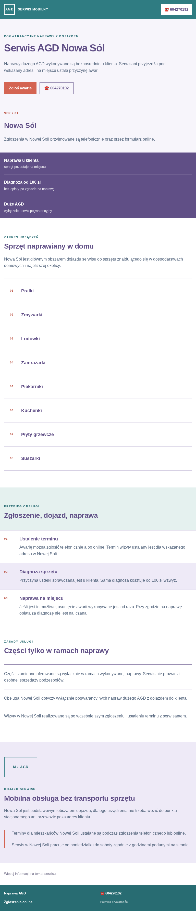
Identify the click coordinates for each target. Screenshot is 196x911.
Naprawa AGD (15, 893)
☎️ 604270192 (176, 9)
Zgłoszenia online (18, 902)
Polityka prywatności (114, 901)
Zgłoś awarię (20, 88)
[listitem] (98, 291)
